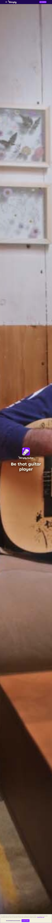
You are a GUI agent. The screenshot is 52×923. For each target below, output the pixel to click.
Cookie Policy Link (40, 917)
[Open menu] (6, 2)
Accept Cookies (25, 920)
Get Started (43, 2)
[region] (26, 918)
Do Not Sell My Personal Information (13, 920)
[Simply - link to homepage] (12, 2)
